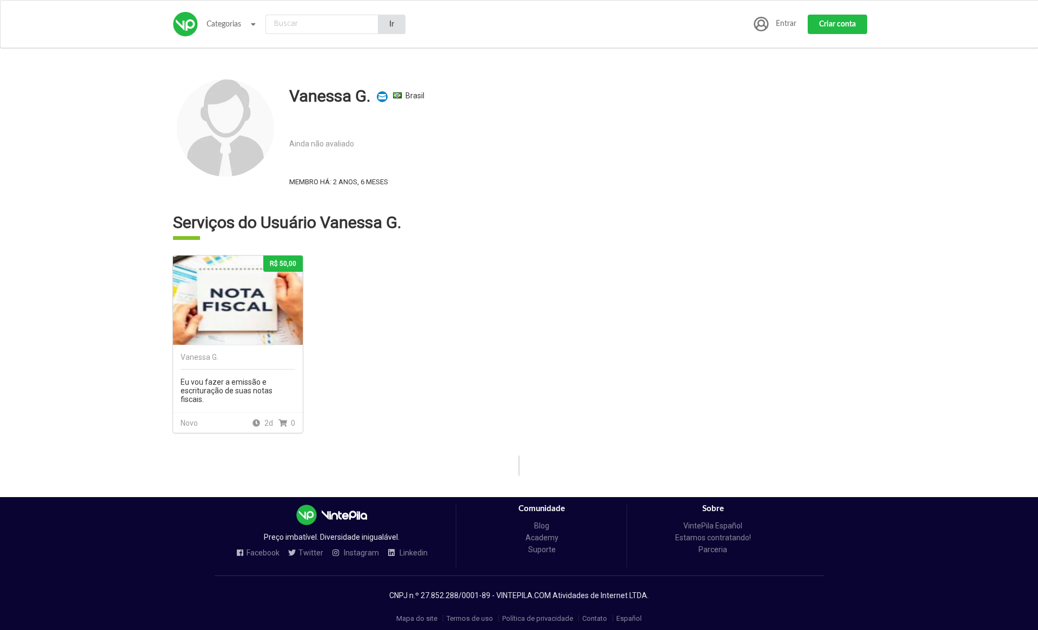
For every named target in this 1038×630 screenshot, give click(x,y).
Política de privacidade (537, 618)
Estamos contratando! (713, 537)
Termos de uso (470, 618)
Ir (391, 24)
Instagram (360, 553)
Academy (541, 537)
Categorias (224, 24)
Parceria (712, 549)
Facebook (263, 553)
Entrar (786, 24)
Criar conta (837, 24)
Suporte (542, 549)
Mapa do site (416, 618)
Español (629, 618)
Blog (541, 525)
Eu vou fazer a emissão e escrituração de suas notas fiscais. (226, 391)
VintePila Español (712, 525)
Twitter (310, 553)
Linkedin (413, 553)
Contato (594, 618)
